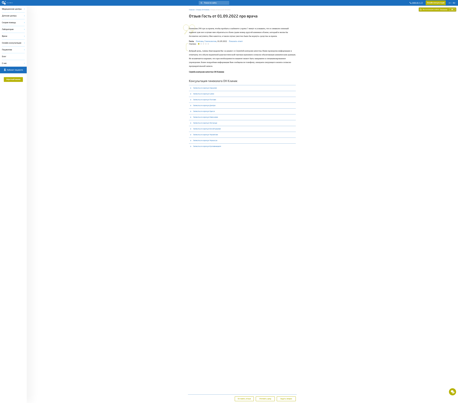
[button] (214, 3)
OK (452, 9)
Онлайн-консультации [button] (436, 3)
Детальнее (443, 9)
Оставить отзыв (244, 399)
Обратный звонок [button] (13, 79)
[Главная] (7, 3)
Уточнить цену (265, 399)
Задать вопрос (286, 399)
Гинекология (210, 41)
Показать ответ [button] (236, 41)
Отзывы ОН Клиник (202, 10)
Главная (192, 10)
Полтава (199, 41)
